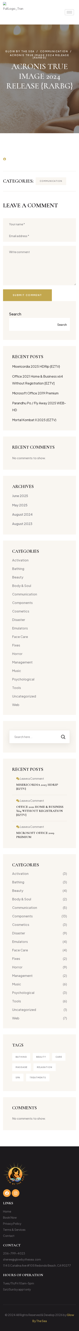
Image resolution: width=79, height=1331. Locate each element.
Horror (17, 654)
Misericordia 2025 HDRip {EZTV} (36, 366)
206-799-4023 (14, 1253)
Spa (18, 1077)
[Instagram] (15, 1193)
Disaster (18, 620)
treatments (38, 1077)
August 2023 (22, 524)
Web (15, 705)
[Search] (63, 736)
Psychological (23, 679)
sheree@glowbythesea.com (22, 1259)
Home (7, 1211)
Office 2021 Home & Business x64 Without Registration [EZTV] (39, 811)
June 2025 (20, 496)
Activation (20, 560)
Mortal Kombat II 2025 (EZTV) (34, 420)
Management (22, 662)
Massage (21, 1067)
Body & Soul (21, 586)
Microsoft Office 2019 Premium (35, 393)
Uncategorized (24, 696)
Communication (51, 181)
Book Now (10, 1217)
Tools (16, 688)
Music (16, 671)
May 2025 (20, 505)
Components (22, 603)
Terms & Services (14, 1229)
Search (15, 314)
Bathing (18, 568)
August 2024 (22, 514)
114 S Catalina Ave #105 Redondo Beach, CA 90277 (37, 1265)
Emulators (20, 628)
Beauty (17, 577)
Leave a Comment (32, 778)
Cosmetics (20, 611)
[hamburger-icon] (69, 12)
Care (59, 1057)
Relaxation (44, 1067)
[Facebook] (7, 1193)
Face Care (20, 637)
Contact (8, 1235)
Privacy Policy (12, 1223)
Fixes (16, 645)
